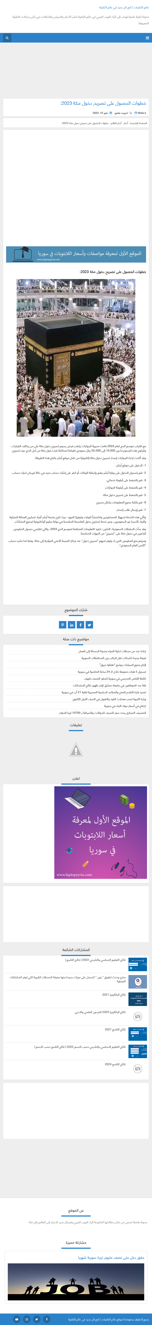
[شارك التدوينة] (71, 624)
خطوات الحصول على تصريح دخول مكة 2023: (103, 102)
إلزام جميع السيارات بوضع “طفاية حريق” (122, 664)
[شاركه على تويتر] (89, 624)
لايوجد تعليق (121, 112)
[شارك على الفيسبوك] (80, 624)
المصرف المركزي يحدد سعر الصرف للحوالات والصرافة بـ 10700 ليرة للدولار (102, 712)
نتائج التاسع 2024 (115, 1064)
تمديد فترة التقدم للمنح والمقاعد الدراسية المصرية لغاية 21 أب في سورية (104, 692)
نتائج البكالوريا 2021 (114, 994)
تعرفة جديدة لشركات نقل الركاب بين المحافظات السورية (114, 657)
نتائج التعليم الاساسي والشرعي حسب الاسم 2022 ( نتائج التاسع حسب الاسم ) (80, 1046)
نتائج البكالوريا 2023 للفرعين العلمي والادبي (100, 1012)
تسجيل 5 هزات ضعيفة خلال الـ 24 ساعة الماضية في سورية (112, 671)
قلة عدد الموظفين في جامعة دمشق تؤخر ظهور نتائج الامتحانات (109, 685)
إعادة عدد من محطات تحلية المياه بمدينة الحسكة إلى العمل (112, 651)
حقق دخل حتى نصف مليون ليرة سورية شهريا (111, 1257)
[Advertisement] (76, 72)
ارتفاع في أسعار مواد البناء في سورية (125, 705)
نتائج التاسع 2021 (115, 1029)
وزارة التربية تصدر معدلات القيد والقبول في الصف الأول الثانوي (109, 698)
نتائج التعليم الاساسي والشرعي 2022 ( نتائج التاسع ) (95, 959)
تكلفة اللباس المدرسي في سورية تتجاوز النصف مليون (115, 678)
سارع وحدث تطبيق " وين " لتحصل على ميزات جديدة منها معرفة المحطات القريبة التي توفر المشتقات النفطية (68, 979)
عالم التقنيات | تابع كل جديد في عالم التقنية (124, 7)
